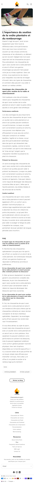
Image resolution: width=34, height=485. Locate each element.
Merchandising (17, 431)
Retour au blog (18, 380)
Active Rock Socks (11, 476)
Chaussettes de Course (17, 417)
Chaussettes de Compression (17, 424)
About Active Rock (17, 440)
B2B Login (17, 449)
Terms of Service (17, 446)
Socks (5, 367)
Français (11, 481)
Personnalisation (17, 427)
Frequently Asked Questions (17, 444)
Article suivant (25, 372)
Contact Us (17, 451)
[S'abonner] (31, 466)
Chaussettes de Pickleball (17, 422)
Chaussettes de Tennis (17, 415)
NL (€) (4, 481)
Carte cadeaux (17, 429)
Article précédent (10, 372)
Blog (17, 442)
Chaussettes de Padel (17, 420)
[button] (2, 4)
